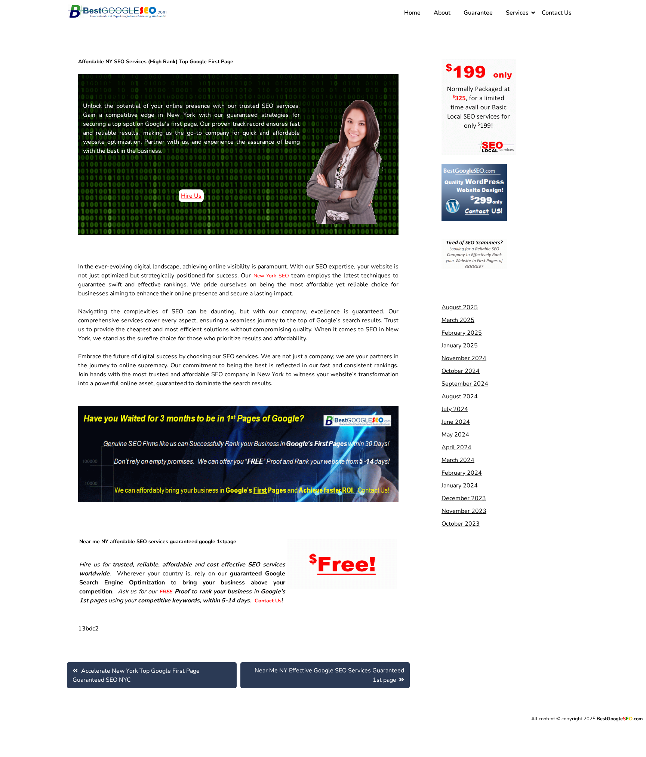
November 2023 (464, 511)
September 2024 (465, 384)
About (442, 13)
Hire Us (191, 196)
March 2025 (458, 320)
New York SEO (271, 275)
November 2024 (464, 358)
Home (412, 13)
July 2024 (455, 409)
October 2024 (461, 371)
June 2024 (456, 422)
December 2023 (464, 498)
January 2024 (460, 485)
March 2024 (458, 460)
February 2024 (462, 473)
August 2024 (460, 396)
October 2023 (461, 524)
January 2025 (460, 345)
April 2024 (456, 447)
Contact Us (557, 13)
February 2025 (462, 333)
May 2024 (455, 435)
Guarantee (478, 13)
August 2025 (460, 307)
